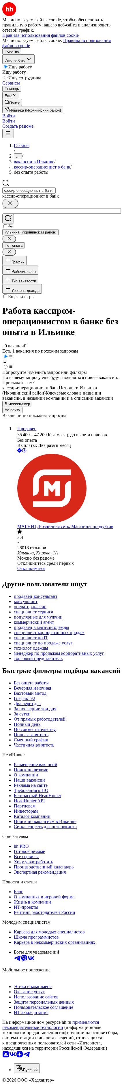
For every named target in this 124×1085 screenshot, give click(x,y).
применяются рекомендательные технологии (50, 1025)
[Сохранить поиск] (8, 218)
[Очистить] (10, 203)
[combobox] (29, 190)
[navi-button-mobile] (8, 133)
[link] (12, 102)
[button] (8, 115)
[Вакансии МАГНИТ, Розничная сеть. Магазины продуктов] (67, 489)
